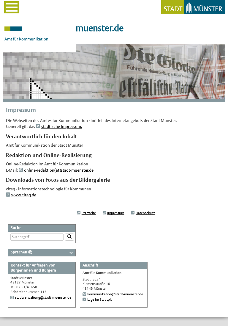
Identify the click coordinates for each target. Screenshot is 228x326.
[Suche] (69, 237)
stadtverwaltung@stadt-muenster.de (43, 297)
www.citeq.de (23, 194)
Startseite (89, 213)
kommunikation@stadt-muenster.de (115, 294)
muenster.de (100, 28)
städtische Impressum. (61, 126)
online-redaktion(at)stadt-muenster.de (59, 170)
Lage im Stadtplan (101, 299)
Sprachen (19, 252)
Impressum (115, 213)
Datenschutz (145, 213)
